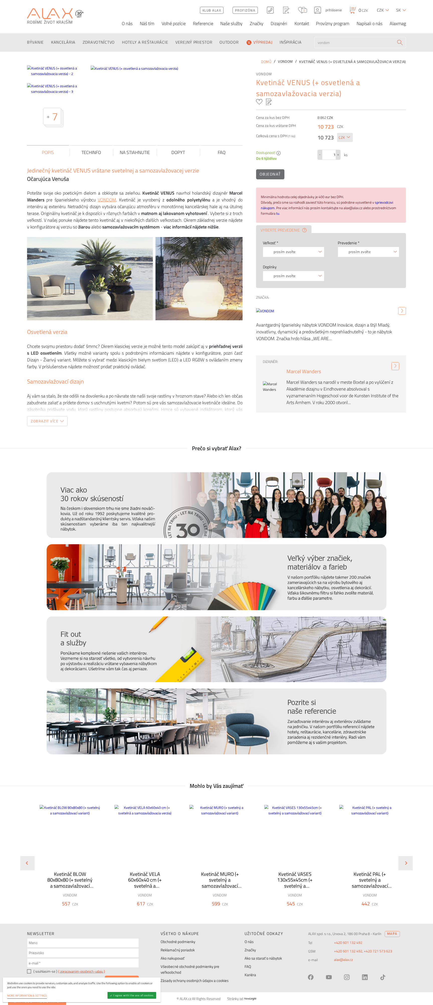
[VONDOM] (402, 311)
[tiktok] (382, 977)
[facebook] (310, 977)
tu (277, 213)
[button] (83, 912)
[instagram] (346, 977)
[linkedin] (364, 977)
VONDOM (264, 74)
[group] (66, 859)
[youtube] (328, 977)
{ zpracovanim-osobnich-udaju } (81, 971)
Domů (266, 61)
